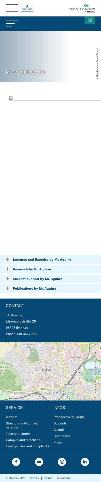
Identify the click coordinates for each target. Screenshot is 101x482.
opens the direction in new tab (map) (27, 344)
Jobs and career (18, 433)
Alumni (59, 429)
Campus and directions (23, 440)
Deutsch (27, 9)
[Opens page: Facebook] (16, 462)
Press (58, 442)
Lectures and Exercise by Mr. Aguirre (42, 259)
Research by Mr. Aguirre (32, 269)
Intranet (11, 417)
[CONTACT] (90, 20)
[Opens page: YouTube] (39, 462)
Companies (62, 436)
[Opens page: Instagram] (62, 462)
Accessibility (64, 478)
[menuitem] (28, 417)
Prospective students (69, 417)
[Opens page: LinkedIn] (85, 462)
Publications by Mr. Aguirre (34, 288)
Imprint (48, 478)
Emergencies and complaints (27, 446)
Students (60, 423)
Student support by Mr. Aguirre (37, 279)
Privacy (34, 478)
